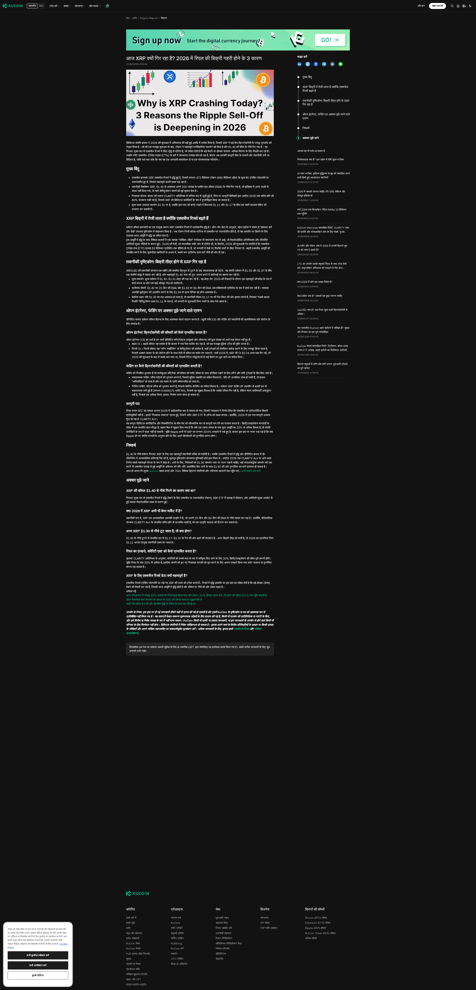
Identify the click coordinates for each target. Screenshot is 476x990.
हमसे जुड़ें (130, 922)
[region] (38, 954)
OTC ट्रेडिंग (177, 958)
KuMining (176, 943)
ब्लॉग (135, 18)
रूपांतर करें (176, 917)
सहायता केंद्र (222, 922)
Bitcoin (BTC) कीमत (316, 917)
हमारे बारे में (131, 917)
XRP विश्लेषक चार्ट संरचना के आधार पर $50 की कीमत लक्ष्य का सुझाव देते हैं (164, 599)
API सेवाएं (264, 922)
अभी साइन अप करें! (251, 470)
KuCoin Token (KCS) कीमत (320, 933)
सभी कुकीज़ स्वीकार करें (38, 955)
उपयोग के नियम (241, 628)
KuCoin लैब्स (133, 943)
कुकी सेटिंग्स (38, 975)
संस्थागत (264, 917)
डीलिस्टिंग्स (221, 953)
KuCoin (153, 470)
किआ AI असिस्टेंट (179, 963)
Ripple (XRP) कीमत (315, 927)
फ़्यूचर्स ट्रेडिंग (177, 933)
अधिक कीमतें (311, 938)
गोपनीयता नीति (133, 969)
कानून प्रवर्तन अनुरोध (136, 984)
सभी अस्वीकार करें (37, 965)
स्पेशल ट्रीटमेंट (223, 948)
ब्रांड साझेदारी (132, 938)
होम (127, 18)
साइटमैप (219, 958)
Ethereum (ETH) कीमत (317, 922)
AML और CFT (133, 979)
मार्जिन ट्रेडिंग (177, 938)
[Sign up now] (238, 39)
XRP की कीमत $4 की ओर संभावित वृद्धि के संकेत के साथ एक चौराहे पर (161, 603)
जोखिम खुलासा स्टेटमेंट (137, 974)
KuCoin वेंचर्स (133, 948)
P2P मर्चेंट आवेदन (268, 927)
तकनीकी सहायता (223, 933)
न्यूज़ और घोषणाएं (134, 933)
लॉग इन (421, 5)
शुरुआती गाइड (222, 917)
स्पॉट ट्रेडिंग (176, 927)
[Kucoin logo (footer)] (139, 893)
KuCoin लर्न (177, 948)
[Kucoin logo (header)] (12, 6)
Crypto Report (149, 18)
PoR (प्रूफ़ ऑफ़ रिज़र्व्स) (138, 953)
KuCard (175, 922)
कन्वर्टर (174, 953)
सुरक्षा (128, 958)
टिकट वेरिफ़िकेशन (224, 938)
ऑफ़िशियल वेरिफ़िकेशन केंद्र (229, 943)
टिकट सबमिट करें (224, 927)
